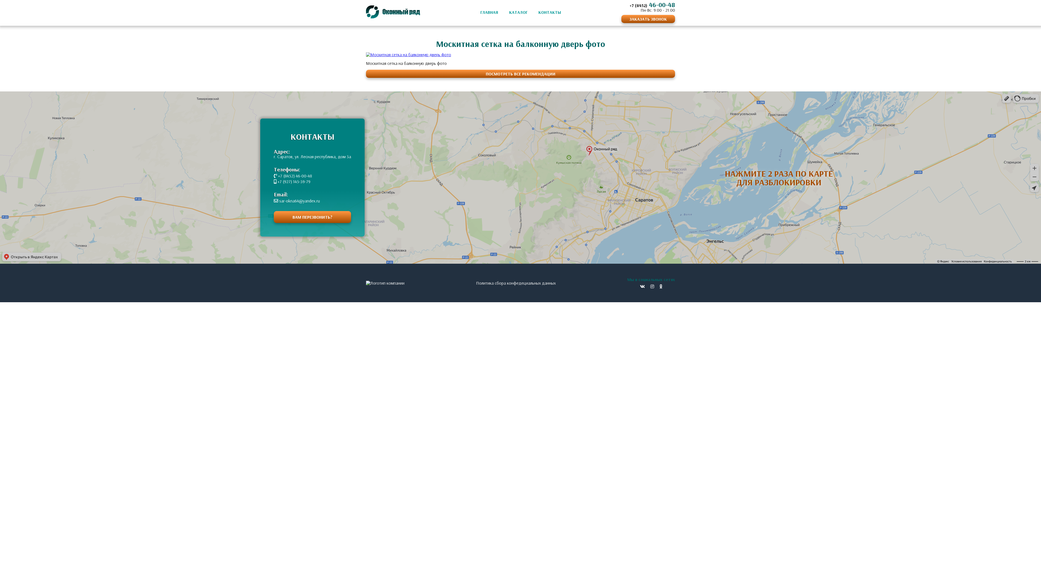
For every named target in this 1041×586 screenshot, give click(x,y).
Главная (489, 12)
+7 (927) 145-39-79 (293, 181)
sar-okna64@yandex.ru (299, 201)
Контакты (549, 12)
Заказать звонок (648, 19)
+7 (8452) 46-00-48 (294, 176)
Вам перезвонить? (312, 217)
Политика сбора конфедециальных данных (516, 283)
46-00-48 (652, 4)
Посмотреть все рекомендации (520, 74)
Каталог (518, 12)
